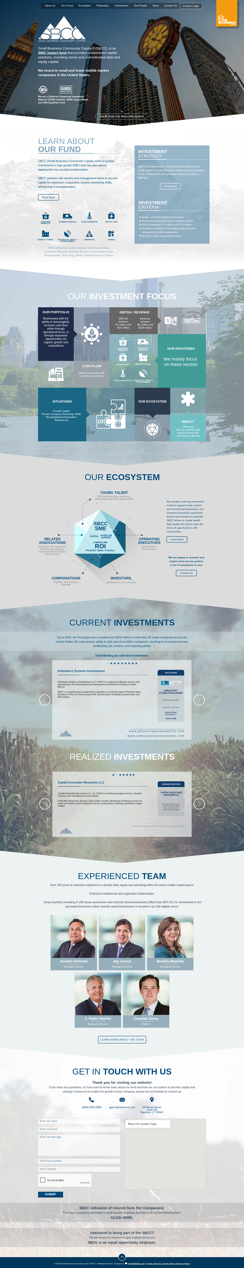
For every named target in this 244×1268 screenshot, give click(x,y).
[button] (44, 700)
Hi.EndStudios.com (136, 1264)
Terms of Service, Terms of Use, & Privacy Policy (168, 1264)
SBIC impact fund (52, 53)
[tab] (108, 663)
